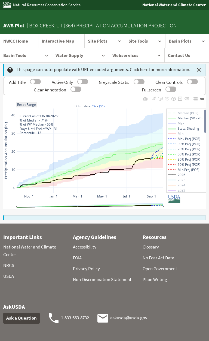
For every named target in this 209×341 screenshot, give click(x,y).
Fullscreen (151, 90)
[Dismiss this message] (198, 69)
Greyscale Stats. (114, 82)
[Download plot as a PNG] (145, 98)
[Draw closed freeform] (167, 98)
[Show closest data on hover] (202, 98)
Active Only (62, 82)
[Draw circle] (173, 98)
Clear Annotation (50, 90)
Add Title (17, 82)
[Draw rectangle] (180, 98)
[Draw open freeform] (160, 98)
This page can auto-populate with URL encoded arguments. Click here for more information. (103, 69)
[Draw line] (154, 98)
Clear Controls (169, 82)
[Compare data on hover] (195, 98)
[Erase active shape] (186, 98)
